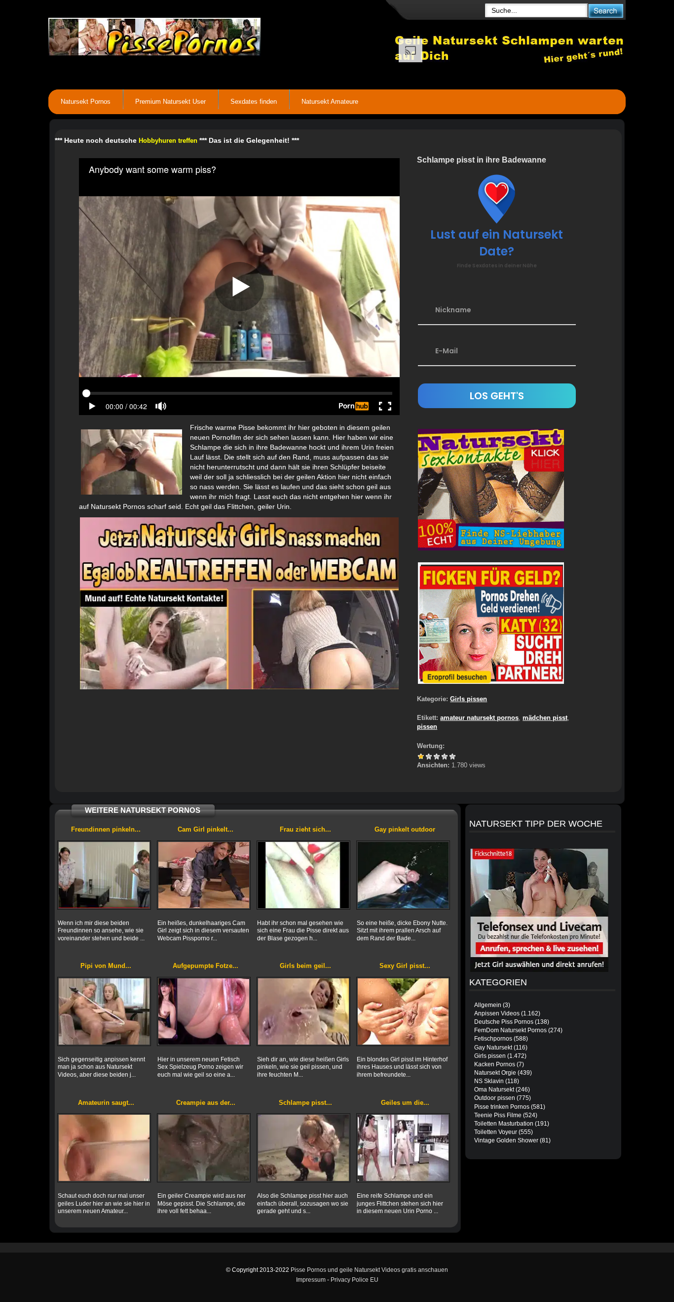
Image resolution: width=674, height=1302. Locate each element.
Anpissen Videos (497, 1013)
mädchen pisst (545, 717)
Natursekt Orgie (495, 1072)
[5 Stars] (452, 756)
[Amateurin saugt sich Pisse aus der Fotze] (104, 1147)
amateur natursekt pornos (479, 717)
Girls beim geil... (305, 965)
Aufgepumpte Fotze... (205, 965)
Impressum (311, 1279)
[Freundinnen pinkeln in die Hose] (104, 875)
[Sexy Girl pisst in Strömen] (403, 1011)
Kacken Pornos (494, 1064)
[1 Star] (421, 756)
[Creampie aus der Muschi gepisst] (204, 1147)
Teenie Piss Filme (498, 1115)
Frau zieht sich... (305, 829)
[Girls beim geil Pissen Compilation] (303, 1011)
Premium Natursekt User (170, 101)
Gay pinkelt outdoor (404, 829)
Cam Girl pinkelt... (205, 829)
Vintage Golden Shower (506, 1140)
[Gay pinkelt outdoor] (403, 875)
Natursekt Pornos (86, 101)
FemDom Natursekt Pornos (510, 1030)
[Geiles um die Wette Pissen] (403, 1147)
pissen (427, 726)
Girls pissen (468, 699)
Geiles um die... (405, 1102)
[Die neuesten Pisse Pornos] (221, 34)
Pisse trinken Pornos (501, 1106)
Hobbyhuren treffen (168, 140)
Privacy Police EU (354, 1279)
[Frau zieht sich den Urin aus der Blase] (303, 875)
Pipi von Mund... (105, 965)
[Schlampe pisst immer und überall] (303, 1147)
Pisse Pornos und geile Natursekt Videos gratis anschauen (369, 1269)
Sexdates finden (253, 101)
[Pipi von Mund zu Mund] (104, 1011)
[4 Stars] (445, 756)
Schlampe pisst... (305, 1102)
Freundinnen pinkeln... (106, 829)
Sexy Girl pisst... (404, 965)
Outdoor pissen (494, 1097)
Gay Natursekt (493, 1047)
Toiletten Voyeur (495, 1132)
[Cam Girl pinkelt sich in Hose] (204, 875)
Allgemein (487, 1005)
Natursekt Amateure (329, 101)
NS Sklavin (489, 1081)
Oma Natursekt (494, 1089)
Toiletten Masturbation (503, 1123)
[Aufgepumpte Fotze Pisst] (204, 1011)
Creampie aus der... (205, 1102)
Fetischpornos (493, 1038)
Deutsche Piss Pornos (503, 1021)
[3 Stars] (437, 756)
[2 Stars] (429, 756)
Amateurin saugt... (106, 1102)
